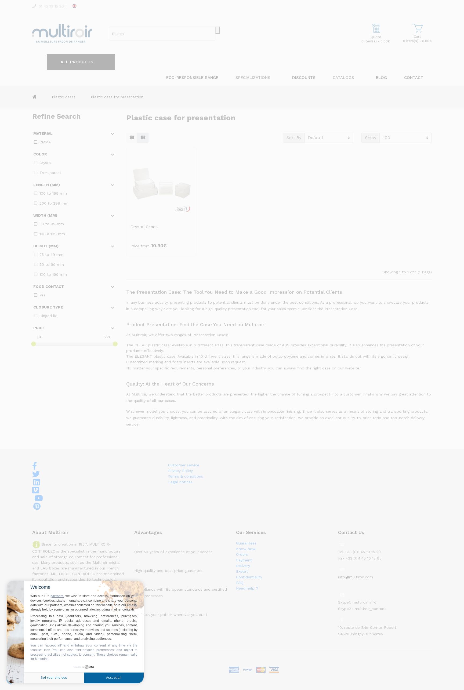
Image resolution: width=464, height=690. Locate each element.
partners (57, 596)
